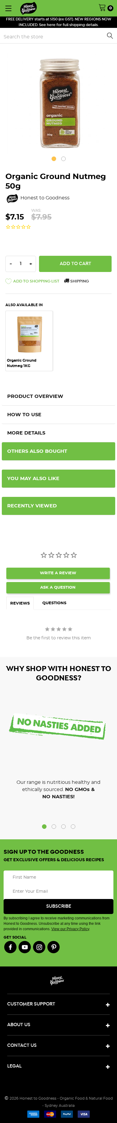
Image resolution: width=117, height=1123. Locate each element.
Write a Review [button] (58, 573)
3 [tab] (63, 826)
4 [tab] (73, 826)
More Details (26, 433)
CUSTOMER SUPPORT (31, 1004)
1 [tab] (54, 159)
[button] (32, 282)
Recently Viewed (32, 505)
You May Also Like (33, 478)
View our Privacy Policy (70, 929)
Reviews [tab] (20, 603)
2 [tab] (63, 159)
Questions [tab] (54, 603)
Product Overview (35, 396)
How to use (24, 414)
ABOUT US (18, 1025)
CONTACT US (22, 1045)
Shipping (79, 281)
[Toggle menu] (8, 8)
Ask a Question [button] (58, 588)
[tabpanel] (58, 102)
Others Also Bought (37, 451)
